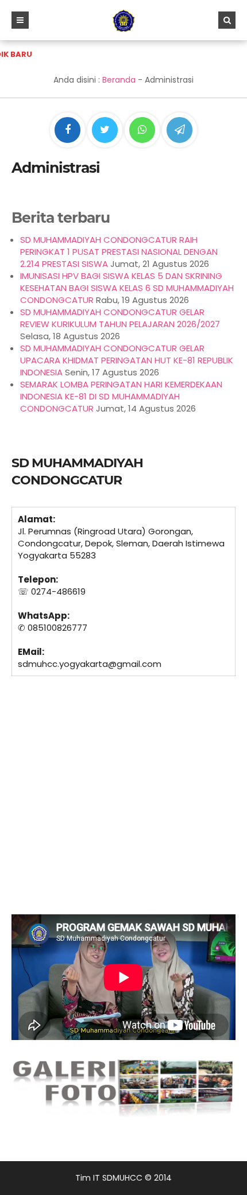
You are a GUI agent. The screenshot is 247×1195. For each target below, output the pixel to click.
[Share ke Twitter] (106, 130)
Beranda (119, 80)
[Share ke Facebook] (68, 130)
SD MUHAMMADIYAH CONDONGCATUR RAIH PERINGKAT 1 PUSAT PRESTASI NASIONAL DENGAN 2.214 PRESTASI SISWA (119, 252)
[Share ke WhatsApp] (142, 131)
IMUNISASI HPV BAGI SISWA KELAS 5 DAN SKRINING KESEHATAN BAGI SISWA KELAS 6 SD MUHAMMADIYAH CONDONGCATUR (127, 288)
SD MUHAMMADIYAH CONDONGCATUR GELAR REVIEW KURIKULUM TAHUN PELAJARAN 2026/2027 (120, 318)
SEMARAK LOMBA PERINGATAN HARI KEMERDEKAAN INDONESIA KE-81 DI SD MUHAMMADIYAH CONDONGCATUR (121, 396)
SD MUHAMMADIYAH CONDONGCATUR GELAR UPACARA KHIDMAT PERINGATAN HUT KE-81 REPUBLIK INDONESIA (126, 360)
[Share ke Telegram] (179, 130)
